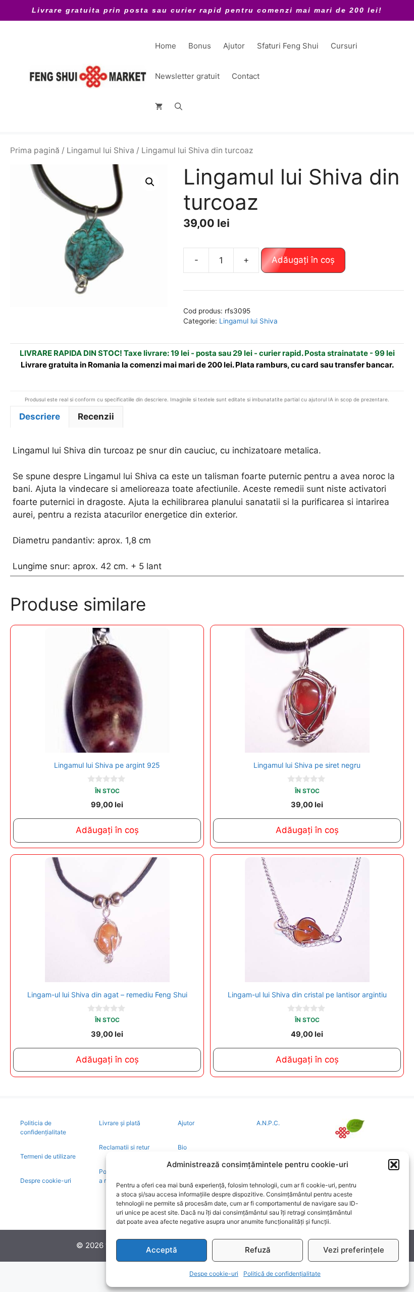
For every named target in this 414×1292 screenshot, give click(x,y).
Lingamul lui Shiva (100, 150)
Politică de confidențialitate (282, 1273)
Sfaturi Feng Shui (288, 46)
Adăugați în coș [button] (107, 830)
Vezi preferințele (353, 1250)
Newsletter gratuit (187, 76)
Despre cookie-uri (45, 1180)
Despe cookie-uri (213, 1273)
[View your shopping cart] (159, 106)
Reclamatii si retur (124, 1147)
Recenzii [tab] (96, 416)
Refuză (258, 1250)
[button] (394, 1165)
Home (165, 46)
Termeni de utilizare (48, 1156)
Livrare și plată (119, 1123)
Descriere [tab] (39, 416)
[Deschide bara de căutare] (178, 106)
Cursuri (344, 46)
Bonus (199, 46)
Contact (246, 76)
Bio (182, 1147)
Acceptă (161, 1250)
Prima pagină (35, 150)
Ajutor (234, 46)
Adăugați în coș (303, 260)
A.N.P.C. (268, 1123)
